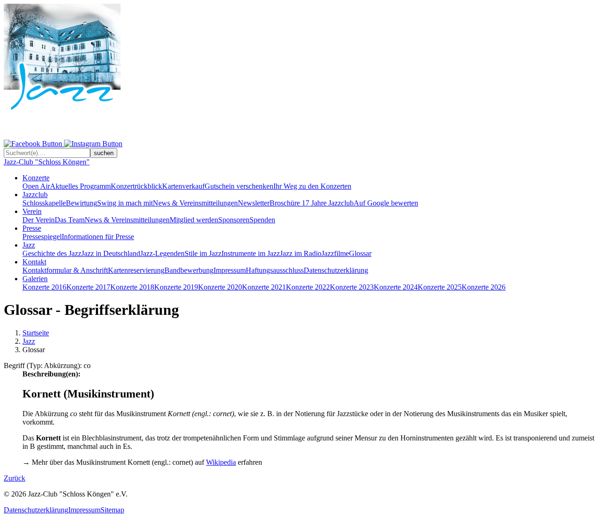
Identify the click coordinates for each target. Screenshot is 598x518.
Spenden (262, 220)
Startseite (35, 333)
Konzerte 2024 (396, 287)
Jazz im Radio (300, 253)
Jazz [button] (28, 245)
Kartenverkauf (183, 186)
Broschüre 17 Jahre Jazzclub (312, 203)
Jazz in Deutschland (110, 253)
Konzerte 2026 (483, 287)
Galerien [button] (35, 279)
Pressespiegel (42, 237)
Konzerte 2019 (176, 287)
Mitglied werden (194, 220)
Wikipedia (221, 462)
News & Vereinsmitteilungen (195, 203)
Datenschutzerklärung (336, 270)
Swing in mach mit (125, 203)
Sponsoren (233, 220)
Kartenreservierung (136, 270)
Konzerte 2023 (352, 287)
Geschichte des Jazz (51, 253)
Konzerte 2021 (264, 287)
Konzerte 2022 (308, 287)
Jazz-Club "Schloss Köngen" (47, 162)
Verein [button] (32, 211)
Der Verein (38, 220)
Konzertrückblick (136, 186)
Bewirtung (81, 203)
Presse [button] (31, 228)
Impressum (230, 270)
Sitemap (112, 510)
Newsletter (254, 203)
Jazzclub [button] (35, 195)
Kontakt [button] (34, 262)
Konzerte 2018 (132, 287)
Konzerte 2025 (440, 287)
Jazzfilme (335, 253)
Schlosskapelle (44, 203)
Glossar (360, 253)
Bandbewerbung (189, 270)
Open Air (36, 186)
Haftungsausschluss (275, 270)
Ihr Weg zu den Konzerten (312, 186)
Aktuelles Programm (80, 186)
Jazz (28, 341)
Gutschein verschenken (239, 186)
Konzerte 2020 (220, 287)
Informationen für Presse (98, 237)
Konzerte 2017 (88, 287)
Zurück (14, 478)
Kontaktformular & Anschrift (65, 270)
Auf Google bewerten (386, 203)
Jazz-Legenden (162, 253)
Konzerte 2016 (44, 287)
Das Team (70, 220)
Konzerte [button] (36, 178)
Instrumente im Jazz (250, 253)
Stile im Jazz (203, 253)
